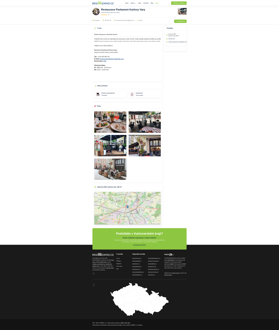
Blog (152, 3)
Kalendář (145, 3)
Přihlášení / (176, 3)
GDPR (122, 322)
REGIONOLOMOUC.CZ (153, 269)
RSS (117, 268)
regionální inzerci (110, 267)
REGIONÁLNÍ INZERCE (139, 245)
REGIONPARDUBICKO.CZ (154, 258)
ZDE (104, 61)
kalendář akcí (109, 264)
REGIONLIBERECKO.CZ (138, 272)
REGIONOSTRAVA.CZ (153, 272)
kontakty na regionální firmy (98, 264)
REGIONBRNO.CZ (152, 263)
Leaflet (146, 223)
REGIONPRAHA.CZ (136, 266)
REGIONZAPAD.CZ (136, 261)
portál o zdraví (176, 273)
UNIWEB (172, 264)
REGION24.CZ (151, 275)
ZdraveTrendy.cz (168, 275)
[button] (127, 206)
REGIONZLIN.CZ (152, 266)
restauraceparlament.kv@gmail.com (111, 59)
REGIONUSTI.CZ (136, 269)
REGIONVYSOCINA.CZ (153, 261)
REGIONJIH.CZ (136, 263)
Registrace (183, 3)
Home (126, 3)
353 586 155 (171, 38)
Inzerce (118, 258)
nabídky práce (95, 266)
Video (139, 3)
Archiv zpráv (119, 266)
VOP (126, 322)
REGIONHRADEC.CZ (137, 275)
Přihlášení (118, 261)
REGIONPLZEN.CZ (136, 258)
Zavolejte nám (181, 21)
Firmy (157, 3)
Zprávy (133, 3)
